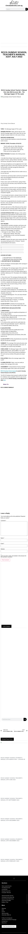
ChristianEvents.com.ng (14, 5)
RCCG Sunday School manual (8, 371)
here (4, 380)
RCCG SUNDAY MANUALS (7, 387)
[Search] (26, 9)
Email (2, 543)
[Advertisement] (14, 26)
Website (3, 549)
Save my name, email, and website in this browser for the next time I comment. (13, 556)
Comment (3, 520)
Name (2, 538)
